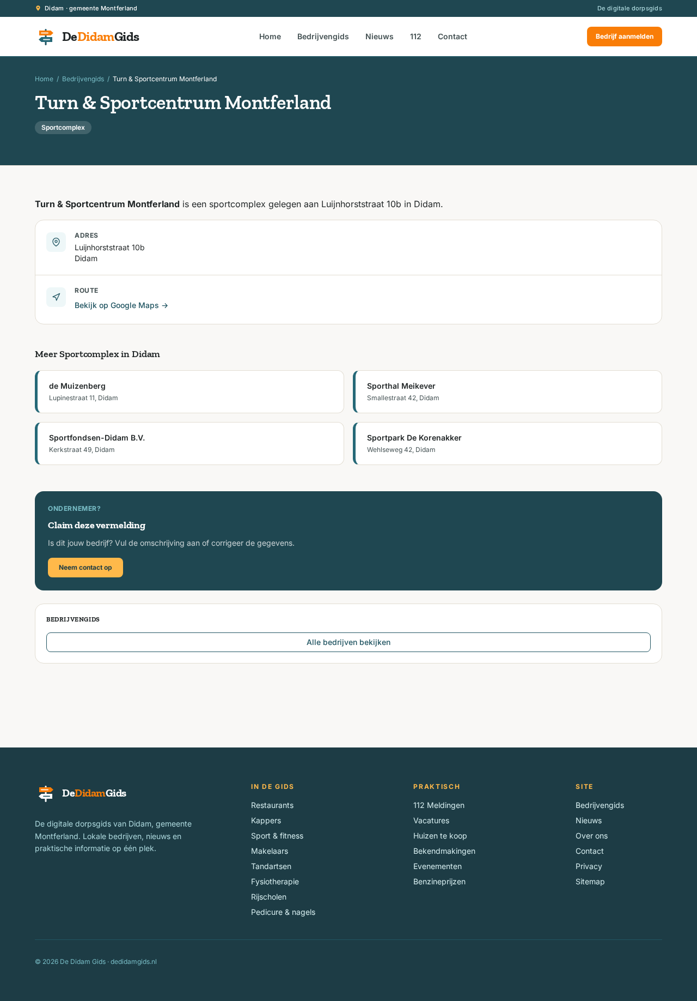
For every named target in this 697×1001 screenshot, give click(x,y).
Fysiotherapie (275, 881)
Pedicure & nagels (283, 911)
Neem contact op (85, 567)
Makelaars (269, 850)
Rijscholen (268, 896)
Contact (452, 36)
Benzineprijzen (439, 881)
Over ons (592, 835)
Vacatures (431, 820)
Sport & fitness (277, 835)
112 (415, 36)
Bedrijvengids (323, 36)
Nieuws (379, 36)
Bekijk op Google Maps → (121, 305)
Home (270, 36)
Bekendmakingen (444, 850)
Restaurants (272, 805)
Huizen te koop (440, 835)
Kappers (266, 820)
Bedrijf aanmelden (624, 36)
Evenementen (437, 866)
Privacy (589, 866)
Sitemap (590, 881)
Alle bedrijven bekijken (348, 642)
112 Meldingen (438, 805)
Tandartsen (271, 866)
